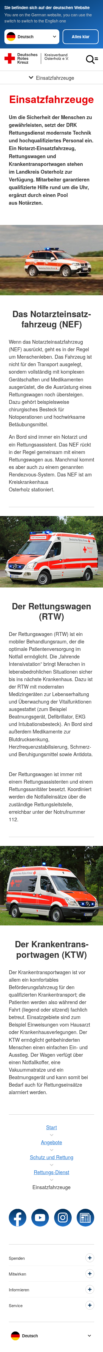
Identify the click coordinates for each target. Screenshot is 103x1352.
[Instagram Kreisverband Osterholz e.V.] (63, 1218)
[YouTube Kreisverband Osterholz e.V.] (40, 1218)
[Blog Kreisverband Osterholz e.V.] (85, 1218)
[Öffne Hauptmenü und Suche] (92, 59)
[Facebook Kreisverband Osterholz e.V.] (17, 1218)
